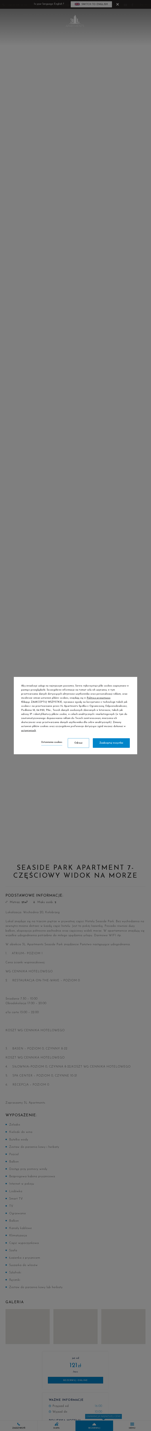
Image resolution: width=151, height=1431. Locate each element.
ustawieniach (28, 730)
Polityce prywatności (98, 698)
